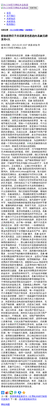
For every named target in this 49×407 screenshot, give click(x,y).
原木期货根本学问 (27, 399)
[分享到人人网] (19, 392)
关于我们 (11, 16)
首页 (9, 13)
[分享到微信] (11, 392)
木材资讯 (11, 21)
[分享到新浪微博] (7, 392)
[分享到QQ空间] (24, 392)
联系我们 (11, 24)
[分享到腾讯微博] (15, 392)
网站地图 (5, 404)
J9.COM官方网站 (17, 30)
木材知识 (11, 18)
